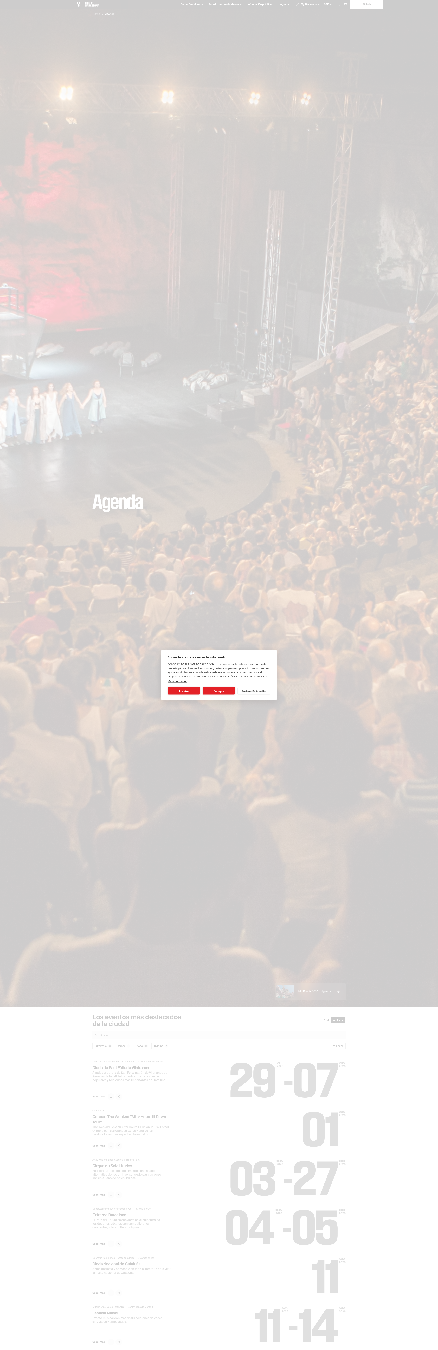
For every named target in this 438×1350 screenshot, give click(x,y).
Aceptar (184, 691)
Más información (177, 681)
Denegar (218, 691)
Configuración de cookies (254, 691)
